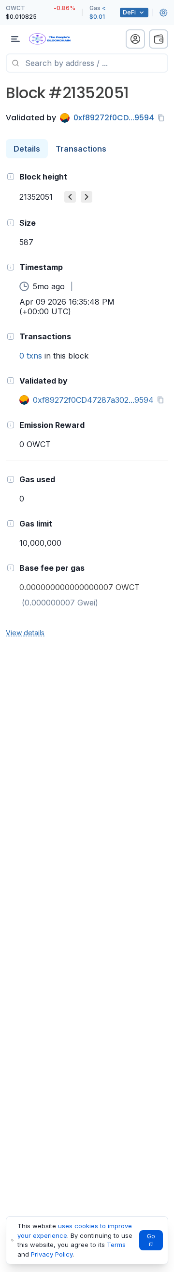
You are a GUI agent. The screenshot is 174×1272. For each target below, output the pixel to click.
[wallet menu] (158, 39)
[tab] (27, 148)
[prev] (70, 197)
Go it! (151, 1240)
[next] (86, 197)
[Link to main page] (58, 39)
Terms (116, 1244)
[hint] (10, 176)
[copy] (163, 118)
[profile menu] (135, 39)
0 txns (30, 355)
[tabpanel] (87, 404)
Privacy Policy (51, 1254)
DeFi (129, 12)
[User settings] (163, 12)
